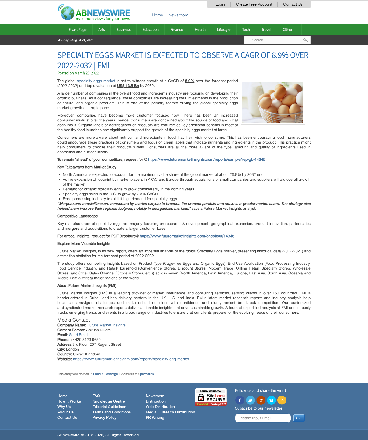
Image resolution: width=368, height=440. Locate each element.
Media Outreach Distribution (170, 412)
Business (123, 29)
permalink (147, 374)
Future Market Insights (106, 325)
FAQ (96, 396)
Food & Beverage (105, 374)
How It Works (69, 401)
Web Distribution (160, 407)
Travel (266, 29)
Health (200, 29)
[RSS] (281, 401)
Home (157, 15)
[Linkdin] (260, 401)
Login (220, 4)
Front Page (78, 29)
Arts (101, 29)
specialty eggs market (96, 81)
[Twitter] (250, 401)
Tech (246, 29)
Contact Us (293, 4)
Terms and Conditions (111, 412)
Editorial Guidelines (109, 407)
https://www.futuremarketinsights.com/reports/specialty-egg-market (131, 359)
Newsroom (178, 15)
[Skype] (271, 401)
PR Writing (155, 418)
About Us (65, 412)
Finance (176, 29)
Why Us (64, 407)
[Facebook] (239, 401)
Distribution (156, 401)
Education (150, 29)
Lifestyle (224, 29)
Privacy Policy (104, 418)
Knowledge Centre (108, 401)
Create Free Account (254, 4)
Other (288, 29)
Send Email (78, 335)
